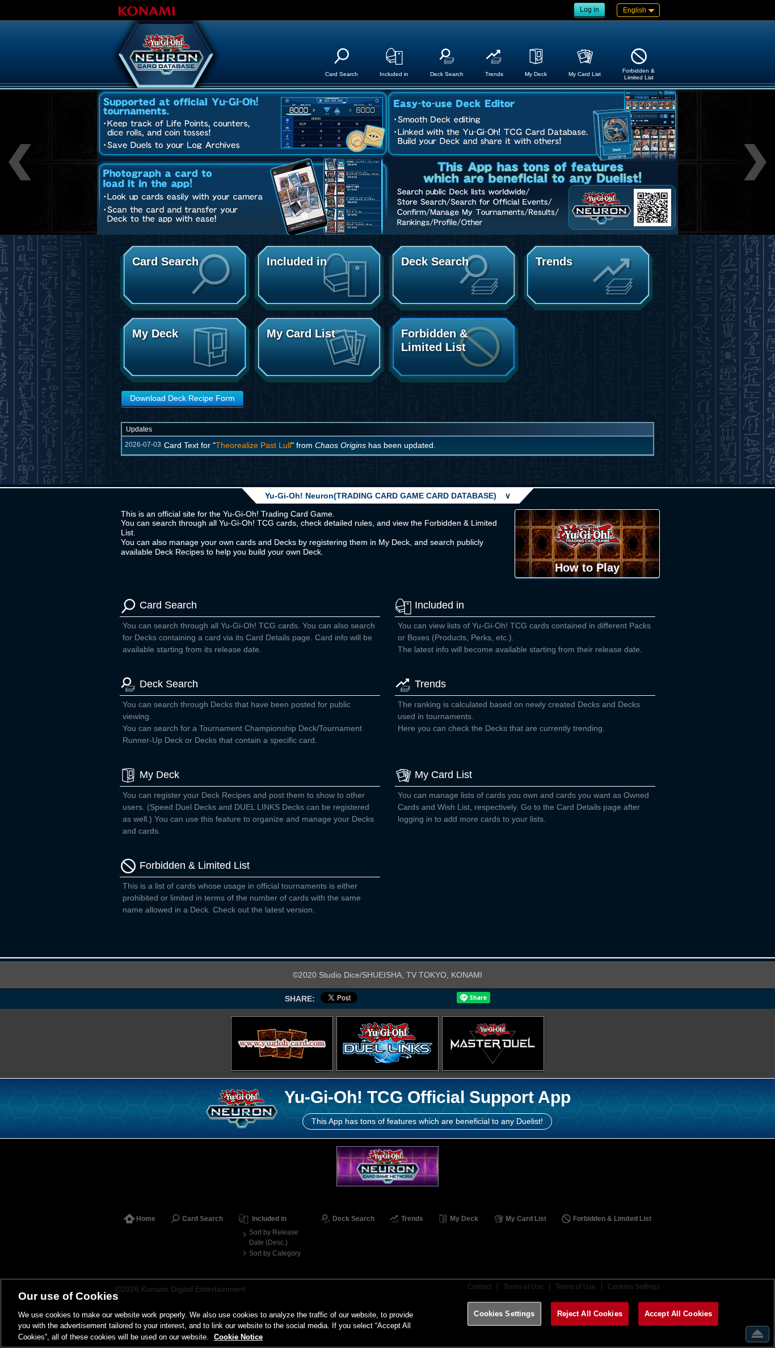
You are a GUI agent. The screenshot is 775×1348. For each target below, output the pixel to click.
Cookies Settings (504, 1313)
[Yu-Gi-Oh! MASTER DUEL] (493, 1043)
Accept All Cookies (678, 1313)
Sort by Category (275, 1253)
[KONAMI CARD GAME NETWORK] (387, 1166)
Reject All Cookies (589, 1313)
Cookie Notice (238, 1336)
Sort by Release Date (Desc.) (273, 1237)
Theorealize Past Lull (253, 445)
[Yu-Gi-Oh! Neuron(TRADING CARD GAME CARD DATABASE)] (166, 54)
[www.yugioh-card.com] (282, 1043)
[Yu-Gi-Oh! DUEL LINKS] (387, 1043)
